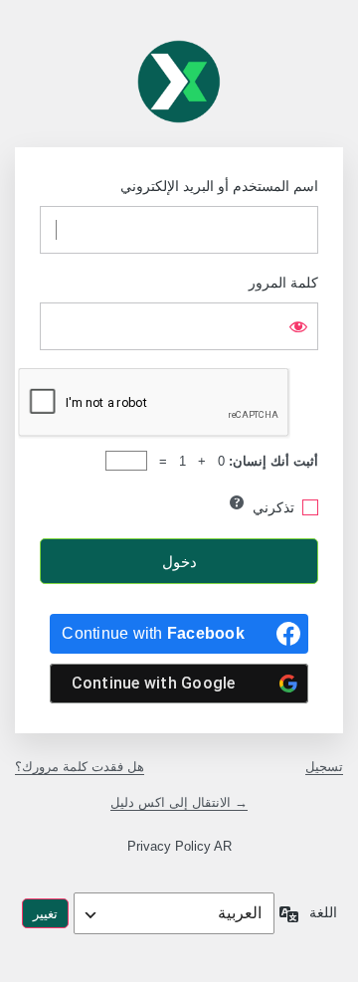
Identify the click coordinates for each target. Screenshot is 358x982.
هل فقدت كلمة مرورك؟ (79, 766)
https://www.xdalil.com (179, 81)
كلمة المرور (283, 283)
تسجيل (324, 766)
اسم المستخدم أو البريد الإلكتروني (219, 186)
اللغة (323, 912)
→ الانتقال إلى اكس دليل (179, 802)
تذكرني (273, 507)
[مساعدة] (237, 502)
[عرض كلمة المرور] (298, 326)
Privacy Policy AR (179, 846)
